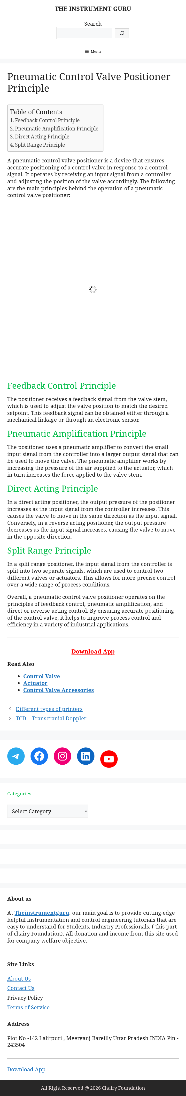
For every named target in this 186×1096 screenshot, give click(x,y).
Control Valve (41, 676)
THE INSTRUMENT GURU (93, 8)
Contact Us (20, 987)
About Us (19, 978)
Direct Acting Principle (42, 136)
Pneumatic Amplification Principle (56, 128)
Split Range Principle (40, 144)
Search (92, 23)
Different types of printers (49, 708)
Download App (26, 1069)
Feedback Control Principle (47, 120)
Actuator (35, 682)
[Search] (122, 33)
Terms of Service (28, 1007)
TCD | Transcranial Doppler (51, 718)
